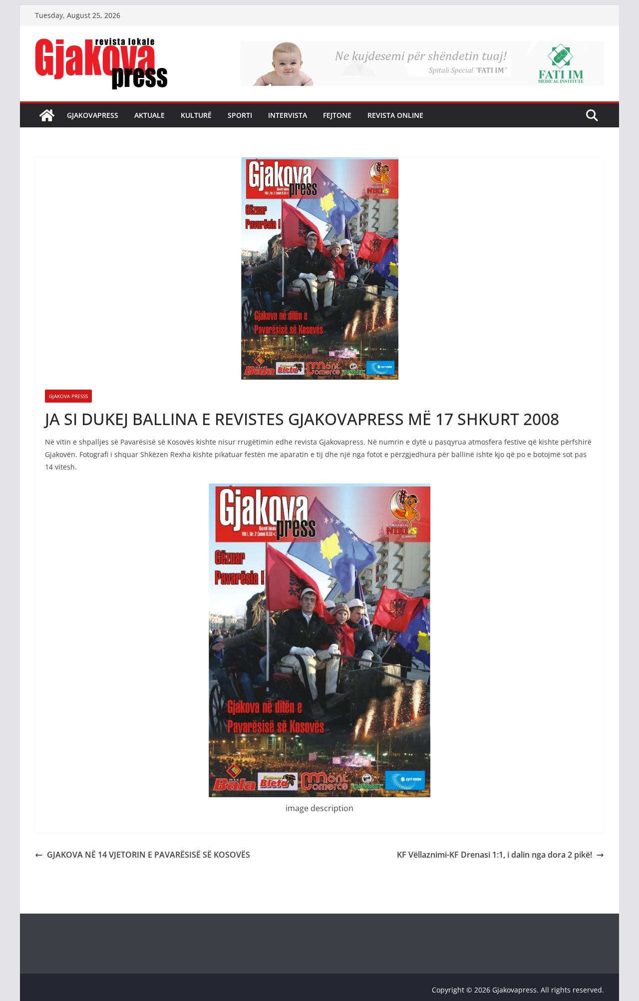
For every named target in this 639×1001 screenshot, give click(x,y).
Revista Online (395, 115)
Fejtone (337, 115)
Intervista (287, 115)
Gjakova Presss (68, 396)
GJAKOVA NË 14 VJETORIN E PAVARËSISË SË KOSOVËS (148, 854)
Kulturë (196, 115)
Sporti (240, 115)
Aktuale (149, 115)
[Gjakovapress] (47, 115)
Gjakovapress (92, 115)
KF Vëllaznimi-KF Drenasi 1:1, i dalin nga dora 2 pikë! (494, 854)
